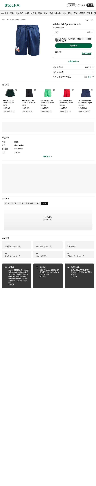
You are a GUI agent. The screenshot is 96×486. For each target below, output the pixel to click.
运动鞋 (58, 13)
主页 (3, 20)
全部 (6, 13)
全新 (27, 13)
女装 (46, 13)
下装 (12, 20)
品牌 (12, 13)
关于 (79, 5)
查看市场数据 (86, 53)
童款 (51, 13)
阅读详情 (46, 156)
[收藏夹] (87, 20)
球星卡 (89, 13)
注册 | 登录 (90, 5)
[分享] (91, 20)
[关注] (16, 90)
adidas (23, 20)
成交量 (33, 13)
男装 (40, 13)
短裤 (17, 20)
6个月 (21, 203)
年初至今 (29, 203)
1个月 (7, 203)
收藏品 (82, 13)
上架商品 (71, 5)
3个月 (14, 203)
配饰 (76, 13)
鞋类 (64, 13)
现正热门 (19, 13)
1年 (38, 203)
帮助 (83, 5)
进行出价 (73, 45)
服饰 (70, 13)
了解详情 (18, 285)
